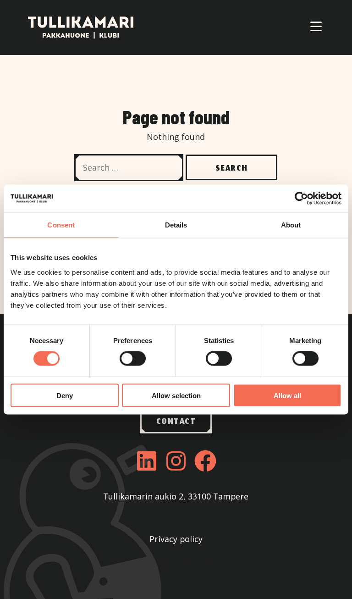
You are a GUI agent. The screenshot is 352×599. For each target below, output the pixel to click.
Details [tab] (176, 225)
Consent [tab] (61, 225)
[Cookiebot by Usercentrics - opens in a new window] (301, 198)
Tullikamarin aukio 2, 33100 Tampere (175, 496)
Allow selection (176, 395)
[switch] (133, 358)
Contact (176, 422)
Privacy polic (173, 538)
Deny (64, 395)
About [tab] (291, 225)
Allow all (287, 395)
